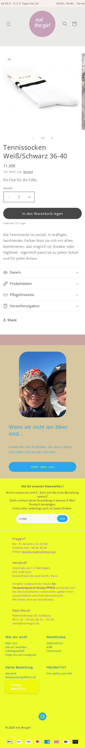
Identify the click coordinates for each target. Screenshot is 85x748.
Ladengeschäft (15, 650)
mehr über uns (42, 467)
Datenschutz (55, 643)
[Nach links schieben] (33, 138)
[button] (9, 24)
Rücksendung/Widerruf (20, 677)
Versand (28, 171)
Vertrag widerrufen (18, 686)
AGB (49, 647)
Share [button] (12, 320)
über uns (11, 643)
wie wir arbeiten (16, 647)
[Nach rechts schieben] (52, 138)
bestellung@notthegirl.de (39, 551)
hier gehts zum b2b (59, 673)
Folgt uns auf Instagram (20, 654)
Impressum (54, 650)
